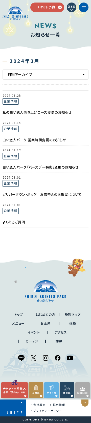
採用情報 (59, 405)
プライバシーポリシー (47, 411)
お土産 (45, 323)
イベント (34, 332)
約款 (59, 341)
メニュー (18, 323)
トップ (18, 314)
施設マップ (72, 314)
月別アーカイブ (20, 74)
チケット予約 (46, 7)
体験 (72, 323)
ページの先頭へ (85, 403)
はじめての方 (45, 314)
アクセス (61, 332)
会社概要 (39, 405)
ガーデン (32, 341)
